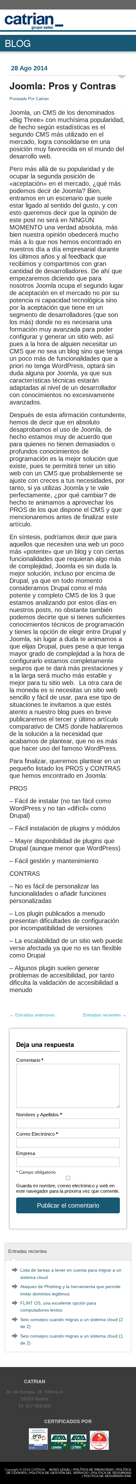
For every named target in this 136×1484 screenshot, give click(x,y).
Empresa (25, 1153)
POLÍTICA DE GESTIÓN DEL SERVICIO (59, 1472)
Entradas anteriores (32, 1014)
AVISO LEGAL (60, 1469)
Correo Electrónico (37, 1134)
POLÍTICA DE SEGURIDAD (111, 1472)
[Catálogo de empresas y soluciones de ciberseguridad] (98, 1448)
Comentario (29, 1060)
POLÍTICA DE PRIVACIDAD (93, 1469)
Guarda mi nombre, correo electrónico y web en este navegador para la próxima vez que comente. (68, 1188)
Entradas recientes (105, 1014)
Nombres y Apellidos (39, 1114)
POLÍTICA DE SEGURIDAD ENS (107, 1476)
